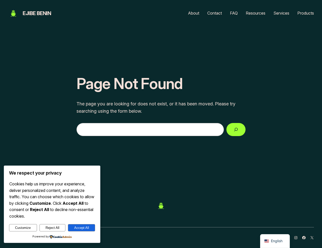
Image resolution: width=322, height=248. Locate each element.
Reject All (52, 228)
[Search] (236, 129)
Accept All (81, 228)
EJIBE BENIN (37, 13)
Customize (23, 228)
